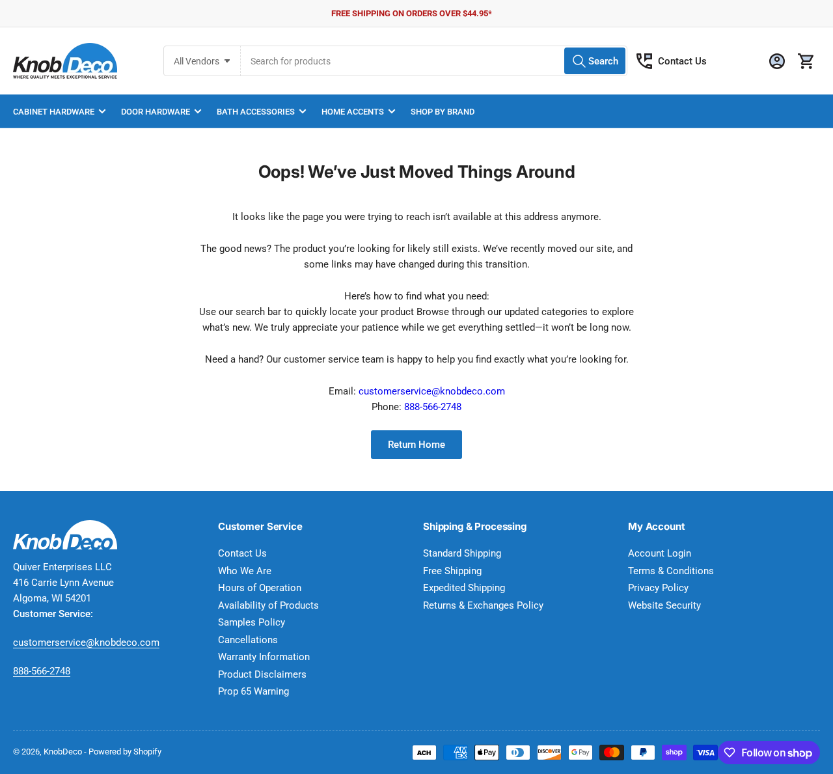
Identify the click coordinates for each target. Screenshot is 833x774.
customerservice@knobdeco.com (432, 391)
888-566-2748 (432, 407)
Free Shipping (452, 571)
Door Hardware (155, 112)
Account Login (659, 553)
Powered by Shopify (125, 751)
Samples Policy (251, 622)
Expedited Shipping (464, 588)
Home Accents (352, 112)
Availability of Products (268, 605)
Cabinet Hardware (53, 112)
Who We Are (244, 571)
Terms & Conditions (671, 571)
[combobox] (434, 61)
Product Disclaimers (262, 674)
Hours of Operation (259, 588)
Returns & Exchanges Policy (483, 605)
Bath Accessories (256, 112)
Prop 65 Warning (253, 691)
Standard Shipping (462, 553)
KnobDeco (63, 751)
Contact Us (682, 61)
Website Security (664, 605)
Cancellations (248, 640)
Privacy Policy (658, 588)
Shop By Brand (442, 112)
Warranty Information (264, 657)
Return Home (416, 444)
